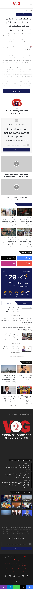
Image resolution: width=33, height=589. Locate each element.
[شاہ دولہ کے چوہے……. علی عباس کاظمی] (24, 369)
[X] (21, 538)
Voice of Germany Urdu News (21, 47)
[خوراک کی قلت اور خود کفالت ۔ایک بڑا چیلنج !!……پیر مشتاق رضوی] (27, 349)
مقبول (24, 303)
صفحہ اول (28, 10)
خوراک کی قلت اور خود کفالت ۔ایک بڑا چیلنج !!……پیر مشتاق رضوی (11, 348)
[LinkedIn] (17, 114)
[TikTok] (11, 114)
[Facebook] (20, 114)
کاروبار (16, 568)
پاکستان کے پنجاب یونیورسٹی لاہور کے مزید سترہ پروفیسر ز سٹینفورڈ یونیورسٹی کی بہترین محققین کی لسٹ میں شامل (16, 320)
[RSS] (10, 538)
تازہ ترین (26, 568)
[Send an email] (13, 47)
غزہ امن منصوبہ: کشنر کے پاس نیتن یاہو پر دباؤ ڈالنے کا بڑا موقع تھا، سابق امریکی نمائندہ (9, 399)
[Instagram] (13, 114)
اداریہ (21, 571)
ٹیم (10, 571)
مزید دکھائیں (17, 91)
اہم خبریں (20, 10)
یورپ (13, 562)
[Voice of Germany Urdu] (16, 4)
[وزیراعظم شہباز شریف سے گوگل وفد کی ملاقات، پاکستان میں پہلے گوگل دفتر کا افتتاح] (8, 212)
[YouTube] (15, 114)
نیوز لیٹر (15, 571)
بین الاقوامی (24, 565)
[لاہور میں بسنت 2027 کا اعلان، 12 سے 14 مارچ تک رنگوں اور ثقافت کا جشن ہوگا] (24, 390)
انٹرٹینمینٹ (9, 565)
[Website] (22, 114)
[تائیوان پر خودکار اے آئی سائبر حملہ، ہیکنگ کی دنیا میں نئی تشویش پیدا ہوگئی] (6, 498)
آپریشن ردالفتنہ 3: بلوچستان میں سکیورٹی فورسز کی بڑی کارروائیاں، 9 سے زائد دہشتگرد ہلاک (9, 241)
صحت (21, 568)
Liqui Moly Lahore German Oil (17, 356)
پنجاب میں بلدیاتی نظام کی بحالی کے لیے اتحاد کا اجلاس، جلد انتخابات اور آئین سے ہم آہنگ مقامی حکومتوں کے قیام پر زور (11, 337)
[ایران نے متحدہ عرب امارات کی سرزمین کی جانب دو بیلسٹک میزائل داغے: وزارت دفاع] (8, 369)
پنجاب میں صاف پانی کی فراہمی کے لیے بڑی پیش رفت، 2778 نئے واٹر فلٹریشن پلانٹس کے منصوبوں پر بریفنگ (25, 241)
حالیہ (9, 303)
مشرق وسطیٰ (8, 562)
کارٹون (10, 568)
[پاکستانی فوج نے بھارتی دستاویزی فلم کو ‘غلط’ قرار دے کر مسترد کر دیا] (24, 212)
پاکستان (19, 14)
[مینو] (31, 5)
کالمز (6, 568)
